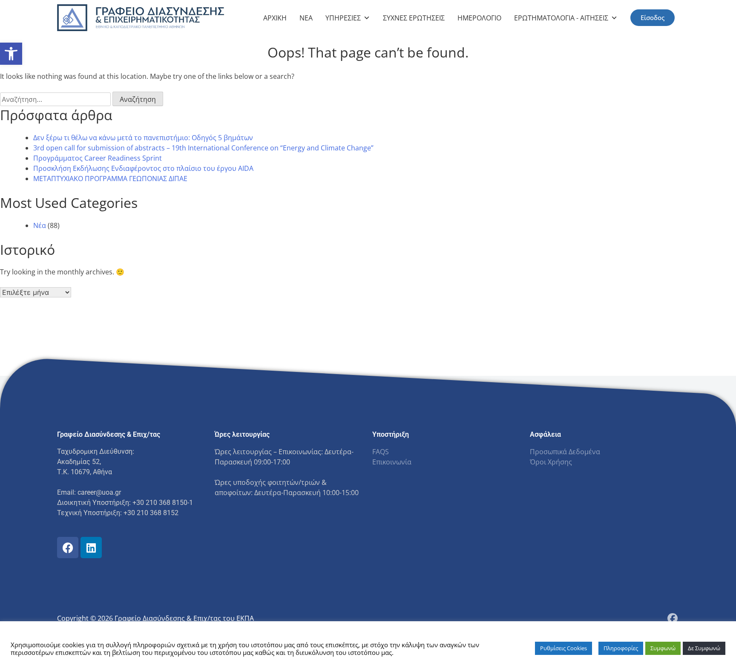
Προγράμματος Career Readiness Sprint (97, 158)
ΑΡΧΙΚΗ (275, 18)
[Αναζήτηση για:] (56, 99)
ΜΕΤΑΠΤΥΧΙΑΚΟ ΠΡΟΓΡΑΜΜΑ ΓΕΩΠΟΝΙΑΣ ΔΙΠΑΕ (110, 178)
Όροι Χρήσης (551, 462)
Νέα (39, 225)
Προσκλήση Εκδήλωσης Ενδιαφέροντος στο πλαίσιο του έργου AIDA (143, 168)
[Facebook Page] (672, 618)
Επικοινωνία (391, 462)
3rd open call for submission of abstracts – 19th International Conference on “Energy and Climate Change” (203, 148)
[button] (11, 54)
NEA (306, 18)
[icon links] (67, 547)
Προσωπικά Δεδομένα (565, 451)
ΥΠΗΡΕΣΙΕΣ (343, 18)
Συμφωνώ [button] (663, 648)
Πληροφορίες (621, 648)
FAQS (380, 451)
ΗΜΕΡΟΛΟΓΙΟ (479, 18)
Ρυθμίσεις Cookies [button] (563, 648)
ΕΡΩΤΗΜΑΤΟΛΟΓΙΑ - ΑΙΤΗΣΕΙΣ (561, 18)
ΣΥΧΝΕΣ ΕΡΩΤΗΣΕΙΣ (414, 18)
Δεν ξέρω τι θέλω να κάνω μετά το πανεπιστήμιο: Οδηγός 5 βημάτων (143, 137)
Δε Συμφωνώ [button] (704, 648)
